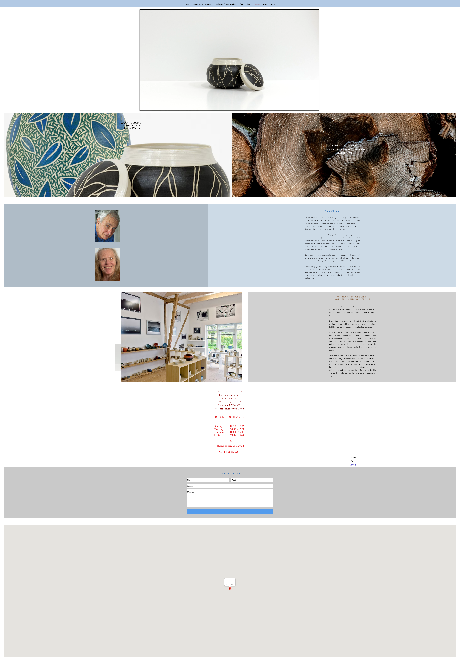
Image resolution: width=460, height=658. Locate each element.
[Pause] (142, 107)
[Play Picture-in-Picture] (311, 107)
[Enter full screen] (315, 107)
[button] (181, 337)
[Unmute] (146, 107)
